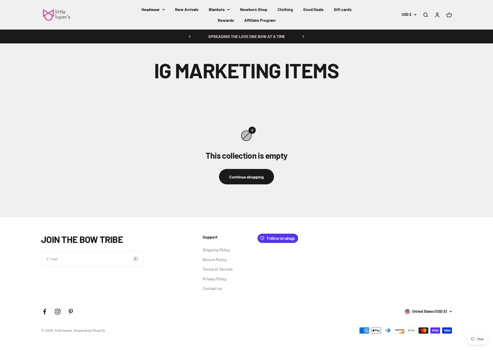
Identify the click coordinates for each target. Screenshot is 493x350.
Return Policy (214, 259)
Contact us (212, 288)
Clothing (285, 9)
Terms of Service (218, 269)
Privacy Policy (215, 278)
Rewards (226, 20)
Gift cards (343, 9)
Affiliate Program (260, 20)
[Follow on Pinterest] (70, 311)
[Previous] (190, 36)
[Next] (303, 36)
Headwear (150, 9)
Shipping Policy (216, 249)
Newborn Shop (253, 9)
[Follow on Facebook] (44, 311)
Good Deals (313, 9)
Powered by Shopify (89, 330)
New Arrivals (186, 9)
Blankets (217, 9)
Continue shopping (246, 176)
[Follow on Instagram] (57, 311)
